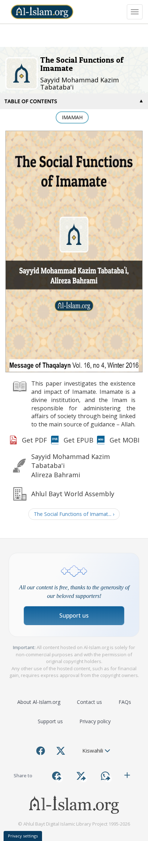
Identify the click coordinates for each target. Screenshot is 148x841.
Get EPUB (78, 440)
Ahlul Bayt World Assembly (72, 493)
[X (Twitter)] (61, 750)
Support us (74, 615)
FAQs (125, 702)
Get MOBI (124, 440)
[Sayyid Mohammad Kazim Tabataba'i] (22, 72)
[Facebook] (41, 750)
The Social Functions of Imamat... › (74, 514)
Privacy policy (95, 721)
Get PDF (34, 440)
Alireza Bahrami (55, 474)
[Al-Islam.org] (42, 12)
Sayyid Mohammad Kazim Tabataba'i (79, 83)
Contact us (89, 702)
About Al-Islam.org (38, 702)
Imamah (72, 117)
